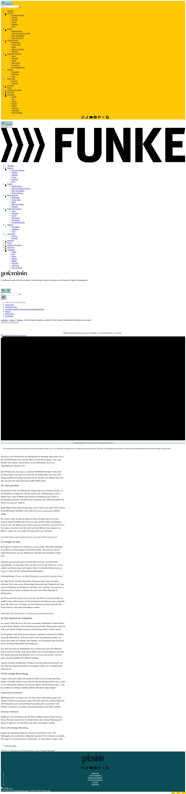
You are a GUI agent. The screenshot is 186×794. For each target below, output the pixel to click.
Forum (9, 88)
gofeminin (4, 320)
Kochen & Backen (18, 15)
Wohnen (14, 17)
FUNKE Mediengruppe (20, 790)
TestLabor (10, 92)
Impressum (95, 773)
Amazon (13, 503)
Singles (14, 60)
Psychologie (16, 65)
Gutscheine (11, 94)
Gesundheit (15, 72)
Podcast (7, 311)
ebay (13, 99)
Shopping (15, 51)
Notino (14, 101)
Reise (13, 26)
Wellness (10, 69)
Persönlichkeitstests (18, 67)
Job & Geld (11, 78)
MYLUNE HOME (46, 655)
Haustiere (15, 24)
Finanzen (15, 83)
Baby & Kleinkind (18, 35)
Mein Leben (16, 63)
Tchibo (14, 97)
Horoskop (10, 85)
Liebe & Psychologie (14, 54)
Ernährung (15, 74)
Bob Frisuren (9, 314)
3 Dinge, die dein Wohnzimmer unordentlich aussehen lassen (38, 576)
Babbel (14, 106)
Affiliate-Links (10, 746)
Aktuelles (10, 10)
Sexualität (15, 58)
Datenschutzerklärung (95, 777)
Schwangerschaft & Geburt (21, 33)
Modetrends (16, 42)
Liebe (14, 56)
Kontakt (95, 782)
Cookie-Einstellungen (95, 780)
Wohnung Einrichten (48, 750)
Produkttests (9, 316)
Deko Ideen (15, 750)
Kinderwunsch (17, 31)
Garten (14, 22)
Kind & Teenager (17, 38)
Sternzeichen (9, 305)
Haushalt (15, 20)
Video (38, 750)
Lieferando (15, 110)
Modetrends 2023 (11, 307)
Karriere (14, 81)
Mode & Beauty (12, 40)
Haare (14, 47)
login (2, 284)
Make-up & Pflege (18, 49)
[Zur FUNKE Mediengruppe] (93, 162)
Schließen (8, 4)
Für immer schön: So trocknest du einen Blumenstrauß (32, 613)
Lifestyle (10, 13)
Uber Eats (15, 108)
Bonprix (14, 103)
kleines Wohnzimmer (44, 511)
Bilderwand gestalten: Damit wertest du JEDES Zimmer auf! (33, 537)
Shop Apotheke (17, 112)
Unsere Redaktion (95, 775)
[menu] (3, 297)
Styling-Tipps (16, 44)
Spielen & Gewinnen (14, 90)
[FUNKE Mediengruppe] (7, 788)
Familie (9, 29)
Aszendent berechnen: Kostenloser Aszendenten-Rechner (24, 309)
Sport (13, 76)
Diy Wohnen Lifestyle (27, 750)
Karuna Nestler (83, 333)
